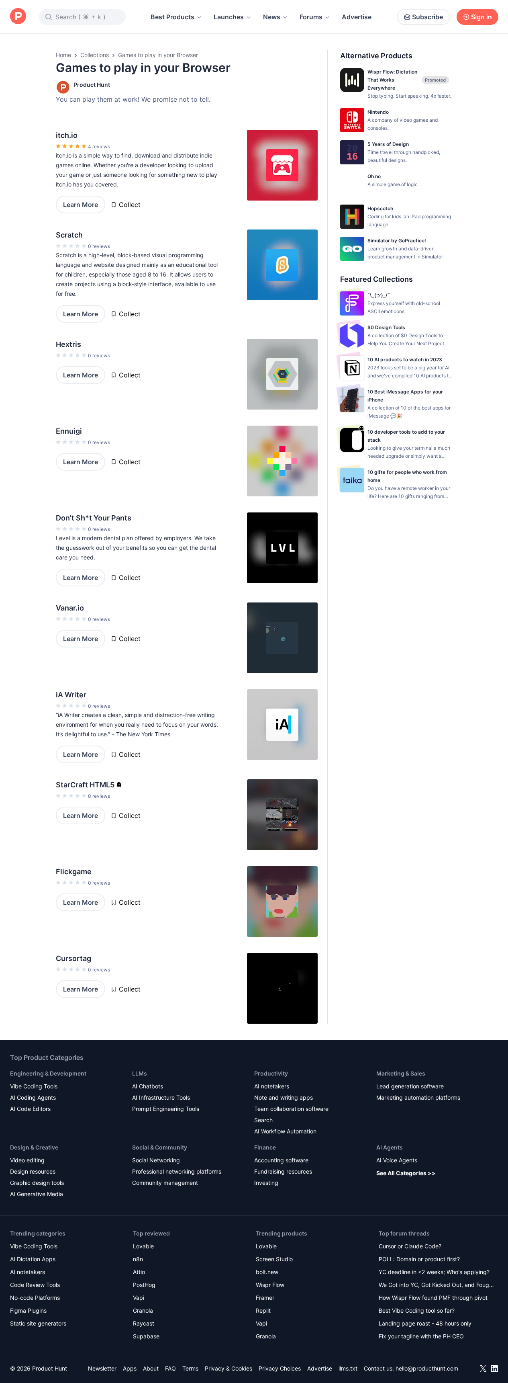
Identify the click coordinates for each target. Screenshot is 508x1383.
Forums (311, 17)
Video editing (27, 1160)
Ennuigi (69, 431)
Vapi (138, 1297)
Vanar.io (70, 608)
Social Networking (156, 1160)
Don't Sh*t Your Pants (93, 518)
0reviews (99, 246)
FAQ (170, 1368)
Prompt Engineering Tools (165, 1108)
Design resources (32, 1171)
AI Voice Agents (396, 1160)
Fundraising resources (283, 1171)
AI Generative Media (36, 1193)
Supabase (146, 1336)
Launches (229, 17)
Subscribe (427, 17)
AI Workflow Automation (285, 1131)
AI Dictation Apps (32, 1259)
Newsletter (102, 1368)
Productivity (271, 1073)
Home (63, 54)
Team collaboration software (291, 1108)
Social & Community (159, 1147)
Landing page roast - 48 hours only (425, 1323)
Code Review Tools (35, 1284)
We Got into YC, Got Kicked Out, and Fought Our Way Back (436, 1285)
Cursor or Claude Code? (410, 1246)
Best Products (172, 17)
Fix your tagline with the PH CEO (421, 1336)
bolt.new (267, 1271)
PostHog (144, 1284)
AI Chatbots (147, 1086)
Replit (263, 1310)
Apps (130, 1368)
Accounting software (281, 1160)
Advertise (356, 17)
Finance (265, 1147)
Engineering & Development (48, 1073)
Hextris (68, 344)
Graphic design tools (37, 1182)
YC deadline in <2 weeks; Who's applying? (434, 1271)
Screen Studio (274, 1259)
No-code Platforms (35, 1297)
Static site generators (38, 1323)
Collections (94, 54)
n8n (138, 1259)
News (271, 17)
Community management (165, 1182)
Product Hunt (91, 84)
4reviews (99, 146)
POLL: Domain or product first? (419, 1259)
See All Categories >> (406, 1173)
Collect (130, 205)
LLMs (139, 1073)
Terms (190, 1368)
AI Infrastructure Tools (161, 1097)
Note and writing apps (283, 1097)
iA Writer (71, 694)
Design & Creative (34, 1147)
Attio (139, 1271)
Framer (265, 1297)
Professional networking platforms (176, 1171)
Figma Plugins (28, 1310)
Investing (266, 1182)
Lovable (143, 1246)
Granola (143, 1310)
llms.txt (348, 1368)
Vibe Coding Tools (33, 1086)
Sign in (481, 17)
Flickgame (74, 871)
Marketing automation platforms (418, 1097)
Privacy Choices (280, 1368)
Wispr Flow (270, 1284)
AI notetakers (271, 1086)
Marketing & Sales (400, 1073)
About (151, 1368)
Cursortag (73, 958)
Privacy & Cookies (228, 1368)
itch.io (67, 135)
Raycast (143, 1323)
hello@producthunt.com (427, 1368)
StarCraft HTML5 (85, 785)
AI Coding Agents (33, 1097)
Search (263, 1120)
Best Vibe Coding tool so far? (417, 1310)
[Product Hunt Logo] (18, 16)
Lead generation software (410, 1086)
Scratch (69, 235)
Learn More (80, 205)
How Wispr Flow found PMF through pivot (433, 1297)
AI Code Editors (30, 1108)
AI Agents (389, 1147)
